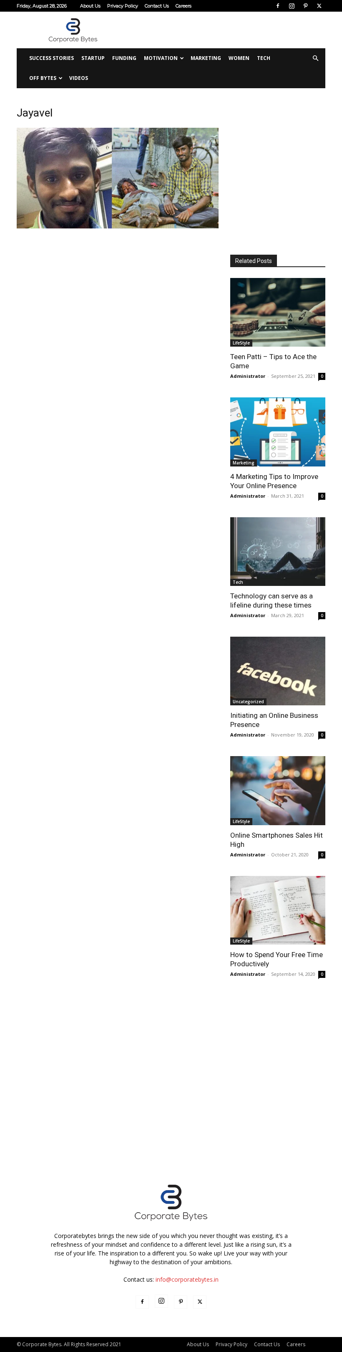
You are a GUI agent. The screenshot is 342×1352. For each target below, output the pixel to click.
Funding (124, 58)
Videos (78, 78)
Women (239, 58)
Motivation (161, 58)
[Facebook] (278, 6)
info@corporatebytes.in (187, 1279)
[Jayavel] (118, 226)
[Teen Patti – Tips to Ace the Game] (277, 312)
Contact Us (157, 6)
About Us (90, 6)
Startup (93, 58)
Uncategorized (248, 702)
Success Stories (51, 58)
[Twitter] (319, 6)
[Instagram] (291, 6)
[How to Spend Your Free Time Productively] (277, 910)
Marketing (206, 58)
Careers (183, 6)
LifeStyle (241, 343)
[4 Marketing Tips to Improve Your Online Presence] (277, 431)
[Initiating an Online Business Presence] (277, 671)
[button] (315, 58)
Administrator (247, 376)
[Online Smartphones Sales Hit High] (277, 790)
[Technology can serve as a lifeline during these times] (277, 551)
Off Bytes (42, 78)
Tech (263, 58)
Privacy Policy (122, 6)
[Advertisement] (227, 29)
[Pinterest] (305, 6)
